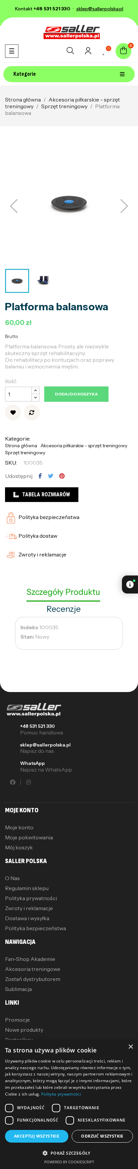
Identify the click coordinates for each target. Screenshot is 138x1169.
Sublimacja (18, 989)
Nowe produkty (24, 1029)
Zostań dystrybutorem (32, 979)
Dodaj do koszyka (76, 393)
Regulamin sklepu (27, 888)
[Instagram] (28, 782)
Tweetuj (50, 476)
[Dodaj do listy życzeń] (13, 412)
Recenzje (64, 609)
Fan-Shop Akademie (30, 959)
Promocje (17, 1019)
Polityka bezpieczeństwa (35, 928)
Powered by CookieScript (69, 1161)
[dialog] (69, 1104)
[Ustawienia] (88, 52)
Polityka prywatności (31, 898)
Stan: (27, 636)
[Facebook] (13, 782)
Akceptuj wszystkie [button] (36, 1136)
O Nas (12, 878)
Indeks (29, 627)
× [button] (130, 1046)
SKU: (11, 462)
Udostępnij (40, 476)
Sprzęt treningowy (25, 453)
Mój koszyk (19, 847)
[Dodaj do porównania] (32, 412)
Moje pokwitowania (29, 837)
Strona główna (21, 446)
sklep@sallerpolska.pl (45, 745)
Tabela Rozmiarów (46, 494)
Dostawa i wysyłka (27, 918)
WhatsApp (32, 763)
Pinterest (62, 476)
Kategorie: (17, 438)
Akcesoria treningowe (32, 969)
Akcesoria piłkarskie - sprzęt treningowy (84, 446)
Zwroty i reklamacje (29, 908)
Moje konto (19, 827)
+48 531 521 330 (37, 726)
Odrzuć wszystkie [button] (102, 1136)
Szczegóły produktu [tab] (63, 592)
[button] (69, 1153)
